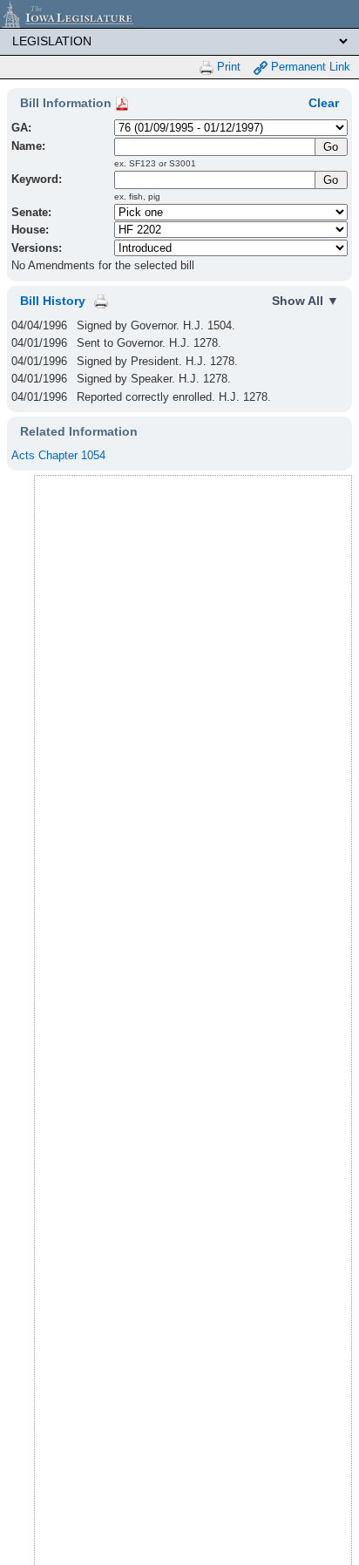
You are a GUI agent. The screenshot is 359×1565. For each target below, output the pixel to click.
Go (330, 179)
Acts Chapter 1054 (58, 455)
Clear (323, 103)
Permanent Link (309, 66)
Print (226, 66)
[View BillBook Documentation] (122, 103)
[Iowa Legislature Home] (179, 14)
